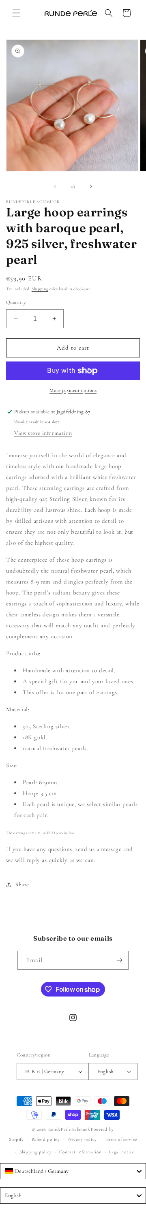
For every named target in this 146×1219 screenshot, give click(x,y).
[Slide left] (55, 186)
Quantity (16, 302)
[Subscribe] (119, 960)
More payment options (73, 390)
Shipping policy (35, 1152)
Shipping (40, 289)
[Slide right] (91, 186)
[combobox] (73, 1171)
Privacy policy (82, 1139)
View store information (43, 433)
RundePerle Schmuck (69, 1129)
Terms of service (121, 1139)
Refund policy (46, 1139)
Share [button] (22, 884)
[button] (16, 13)
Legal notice (121, 1152)
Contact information (80, 1152)
